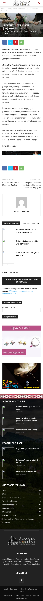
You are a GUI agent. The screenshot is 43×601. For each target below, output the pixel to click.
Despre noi (13, 589)
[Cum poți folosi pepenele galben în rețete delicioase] (8, 421)
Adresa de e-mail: (9, 307)
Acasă (3, 9)
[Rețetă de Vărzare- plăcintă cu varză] (8, 463)
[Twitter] (10, 42)
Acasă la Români (13, 32)
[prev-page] (3, 264)
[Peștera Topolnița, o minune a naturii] (8, 410)
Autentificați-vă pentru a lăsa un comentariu (22, 281)
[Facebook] (4, 42)
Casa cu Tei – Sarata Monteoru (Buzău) (10, 184)
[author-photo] (21, 208)
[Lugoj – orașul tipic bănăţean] (8, 451)
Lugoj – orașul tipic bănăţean (27, 449)
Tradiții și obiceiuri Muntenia (17, 9)
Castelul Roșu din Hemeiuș (26, 430)
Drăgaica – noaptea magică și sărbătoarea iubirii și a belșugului (32, 185)
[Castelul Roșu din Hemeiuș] (8, 433)
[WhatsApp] (21, 42)
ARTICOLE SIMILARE (11, 223)
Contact (21, 591)
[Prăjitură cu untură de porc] (8, 474)
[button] (4, 3)
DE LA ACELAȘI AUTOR (30, 223)
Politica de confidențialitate (29, 589)
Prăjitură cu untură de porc (26, 471)
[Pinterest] (15, 42)
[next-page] (7, 264)
